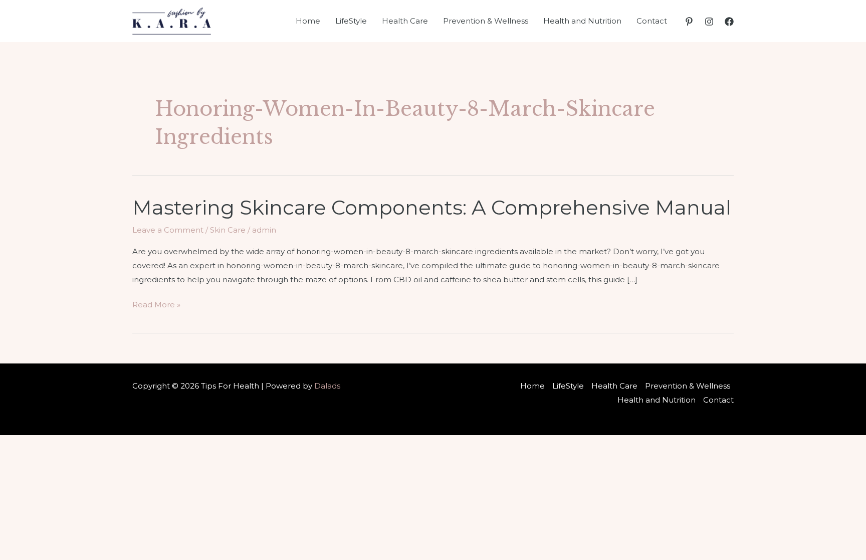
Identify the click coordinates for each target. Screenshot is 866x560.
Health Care (405, 21)
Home (308, 21)
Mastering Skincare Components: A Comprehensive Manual (431, 207)
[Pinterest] (689, 21)
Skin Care (228, 230)
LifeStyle (351, 21)
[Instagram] (709, 21)
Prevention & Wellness (485, 21)
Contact (651, 21)
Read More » (156, 305)
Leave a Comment (167, 230)
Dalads (327, 386)
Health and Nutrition (582, 21)
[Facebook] (729, 21)
